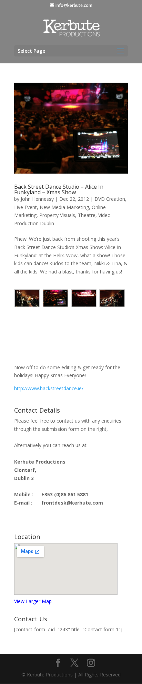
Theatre (86, 215)
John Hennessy (37, 199)
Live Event (25, 207)
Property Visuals (57, 215)
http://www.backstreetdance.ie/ (48, 388)
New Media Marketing (64, 207)
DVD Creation (109, 199)
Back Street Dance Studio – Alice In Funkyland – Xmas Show (58, 189)
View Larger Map (33, 601)
